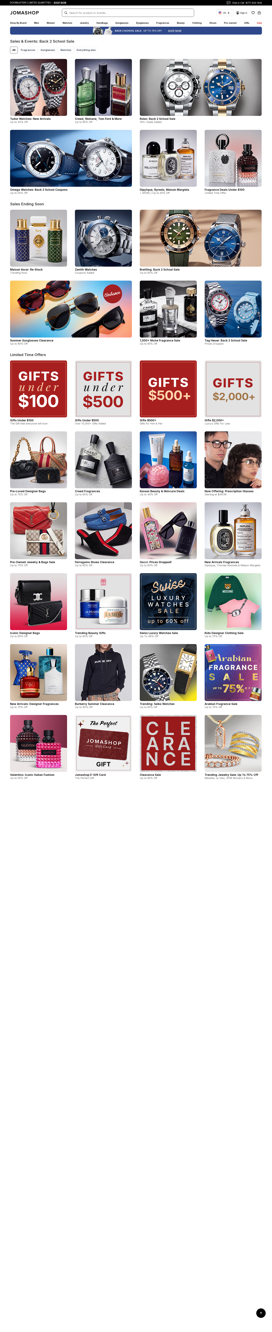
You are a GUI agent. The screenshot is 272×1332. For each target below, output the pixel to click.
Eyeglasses (142, 23)
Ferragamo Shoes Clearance (94, 562)
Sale (259, 23)
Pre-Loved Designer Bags (28, 491)
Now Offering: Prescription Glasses (229, 491)
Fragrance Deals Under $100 (224, 189)
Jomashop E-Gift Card (90, 774)
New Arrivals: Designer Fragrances (34, 704)
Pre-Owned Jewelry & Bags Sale (32, 562)
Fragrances (162, 23)
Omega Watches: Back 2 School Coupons (39, 189)
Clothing (197, 23)
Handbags (102, 23)
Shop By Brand (18, 23)
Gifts (246, 23)
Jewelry (84, 23)
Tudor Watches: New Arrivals (30, 118)
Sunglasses (121, 23)
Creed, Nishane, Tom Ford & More (98, 118)
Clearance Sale (150, 774)
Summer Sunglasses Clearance (31, 340)
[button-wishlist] (253, 13)
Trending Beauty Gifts (90, 633)
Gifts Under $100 (22, 420)
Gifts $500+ (148, 420)
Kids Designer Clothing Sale (224, 633)
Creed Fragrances (87, 491)
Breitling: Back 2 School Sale (160, 269)
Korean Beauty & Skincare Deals (162, 491)
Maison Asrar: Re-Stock (26, 269)
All (13, 50)
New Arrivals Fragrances (222, 562)
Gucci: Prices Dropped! (156, 562)
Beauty (181, 23)
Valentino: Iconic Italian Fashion (32, 774)
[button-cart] (259, 13)
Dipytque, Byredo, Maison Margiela (164, 189)
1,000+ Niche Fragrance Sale (160, 340)
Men (36, 23)
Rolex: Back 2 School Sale (157, 118)
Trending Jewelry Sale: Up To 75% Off (231, 774)
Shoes (212, 23)
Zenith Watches (86, 269)
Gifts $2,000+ (214, 420)
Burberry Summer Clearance (94, 704)
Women (51, 23)
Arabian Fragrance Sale (221, 704)
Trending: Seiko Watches (157, 704)
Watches (67, 23)
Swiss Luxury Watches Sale (159, 633)
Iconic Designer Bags (25, 633)
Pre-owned (230, 23)
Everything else (86, 50)
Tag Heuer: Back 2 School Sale (226, 340)
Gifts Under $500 (87, 420)
